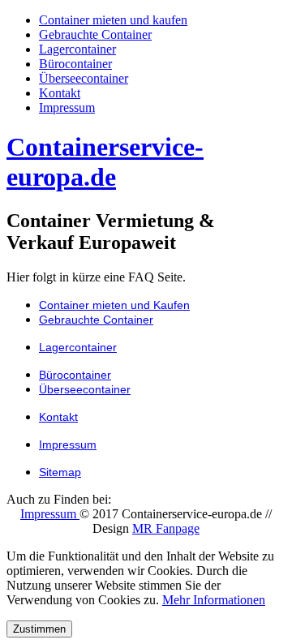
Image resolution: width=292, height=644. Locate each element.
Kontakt (59, 93)
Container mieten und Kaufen (114, 304)
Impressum (67, 107)
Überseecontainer (83, 78)
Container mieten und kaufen (113, 20)
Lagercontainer (77, 49)
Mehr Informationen (213, 600)
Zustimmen (39, 629)
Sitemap (60, 472)
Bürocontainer (75, 64)
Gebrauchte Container (95, 34)
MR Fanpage (166, 528)
